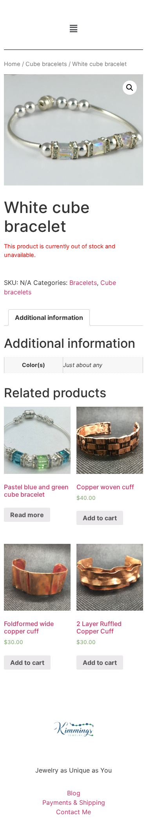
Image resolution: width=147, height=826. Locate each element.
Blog (73, 793)
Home (12, 64)
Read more (27, 515)
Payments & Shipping (73, 802)
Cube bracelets (46, 64)
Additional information (49, 317)
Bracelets (83, 282)
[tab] (49, 317)
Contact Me (73, 812)
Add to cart (100, 518)
